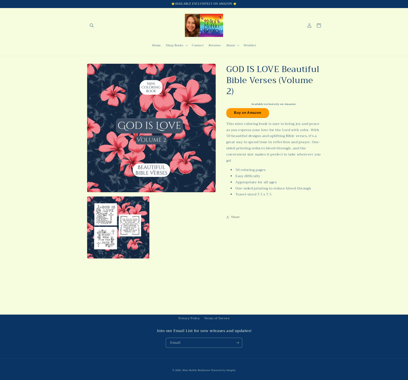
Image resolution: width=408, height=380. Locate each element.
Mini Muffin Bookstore (196, 370)
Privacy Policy (189, 318)
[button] (91, 25)
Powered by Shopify (223, 370)
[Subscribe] (237, 343)
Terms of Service (217, 318)
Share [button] (235, 216)
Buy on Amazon (247, 112)
